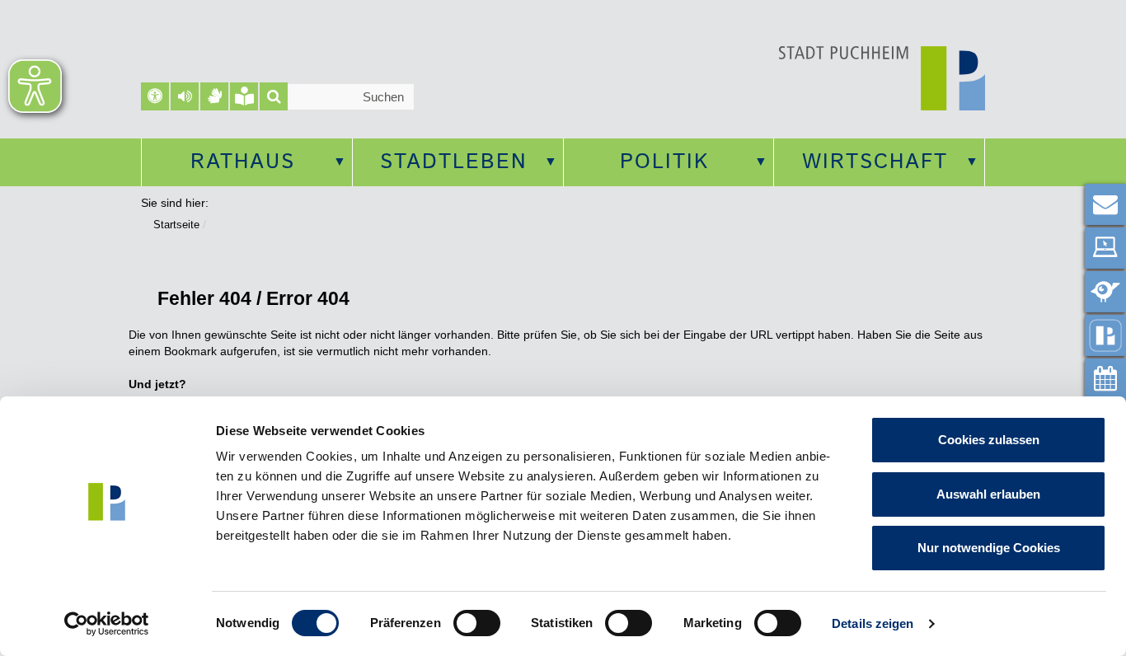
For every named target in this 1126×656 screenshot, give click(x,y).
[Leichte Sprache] (244, 96)
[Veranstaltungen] (1105, 379)
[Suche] (274, 96)
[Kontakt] (1105, 204)
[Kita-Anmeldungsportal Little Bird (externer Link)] (1105, 291)
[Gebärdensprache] (214, 96)
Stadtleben (454, 162)
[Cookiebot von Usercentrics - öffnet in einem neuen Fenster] (107, 623)
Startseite (176, 224)
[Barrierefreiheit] (155, 96)
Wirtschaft (875, 162)
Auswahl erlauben (988, 494)
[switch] (476, 623)
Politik (664, 162)
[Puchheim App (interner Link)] (1105, 335)
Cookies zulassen (988, 440)
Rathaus (242, 162)
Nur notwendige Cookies (988, 548)
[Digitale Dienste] (1105, 248)
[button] (185, 96)
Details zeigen (872, 623)
